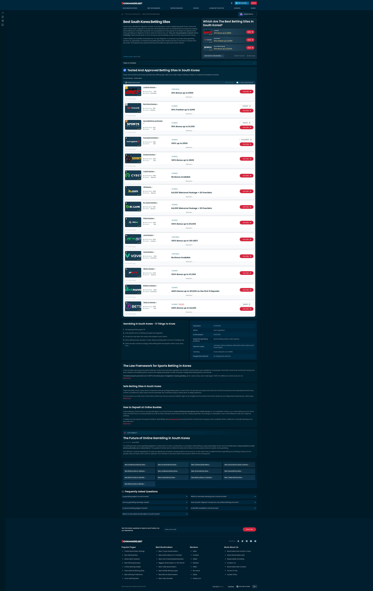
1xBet (195, 551)
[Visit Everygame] (133, 141)
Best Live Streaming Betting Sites (171, 559)
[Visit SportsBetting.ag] (133, 125)
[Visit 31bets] (133, 273)
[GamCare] (230, 586)
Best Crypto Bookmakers (168, 551)
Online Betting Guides (132, 567)
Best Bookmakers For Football (170, 555)
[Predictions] (2, 16)
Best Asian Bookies (166, 578)
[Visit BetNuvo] (133, 289)
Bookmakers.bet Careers (236, 567)
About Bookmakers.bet (236, 555)
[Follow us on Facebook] (246, 541)
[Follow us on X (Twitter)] (242, 541)
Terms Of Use (232, 571)
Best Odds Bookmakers (167, 567)
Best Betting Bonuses (132, 563)
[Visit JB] (133, 191)
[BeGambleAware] (218, 586)
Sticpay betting (174, 419)
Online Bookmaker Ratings (134, 551)
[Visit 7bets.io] (133, 306)
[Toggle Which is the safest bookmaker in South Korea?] (186, 514)
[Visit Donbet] (133, 158)
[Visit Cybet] (133, 175)
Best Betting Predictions (133, 574)
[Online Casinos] (2, 20)
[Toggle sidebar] (2, 12)
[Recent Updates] (231, 3)
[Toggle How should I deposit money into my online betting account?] (255, 502)
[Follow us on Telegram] (238, 541)
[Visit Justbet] (133, 91)
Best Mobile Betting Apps (168, 571)
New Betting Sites (131, 555)
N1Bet (195, 567)
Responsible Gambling (235, 559)
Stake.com (197, 578)
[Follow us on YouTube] (255, 541)
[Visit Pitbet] (133, 222)
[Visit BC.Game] (133, 206)
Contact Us (231, 563)
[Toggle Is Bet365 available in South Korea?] (255, 508)
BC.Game (196, 571)
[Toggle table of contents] (254, 63)
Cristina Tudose (128, 56)
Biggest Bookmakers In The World (171, 563)
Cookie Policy (232, 574)
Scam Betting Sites (131, 578)
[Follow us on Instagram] (251, 541)
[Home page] (122, 14)
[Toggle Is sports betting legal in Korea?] (186, 508)
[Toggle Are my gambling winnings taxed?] (186, 502)
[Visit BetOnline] (133, 108)
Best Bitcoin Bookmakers (168, 574)
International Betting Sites (132, 14)
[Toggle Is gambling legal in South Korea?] (186, 496)
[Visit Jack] (133, 239)
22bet (195, 574)
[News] (2, 24)
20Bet (195, 559)
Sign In (254, 3)
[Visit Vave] (133, 256)
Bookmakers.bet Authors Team (239, 551)
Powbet (196, 555)
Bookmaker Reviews (132, 559)
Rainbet (196, 563)
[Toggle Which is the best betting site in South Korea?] (255, 496)
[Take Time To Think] (243, 586)
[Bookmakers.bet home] (132, 3)
